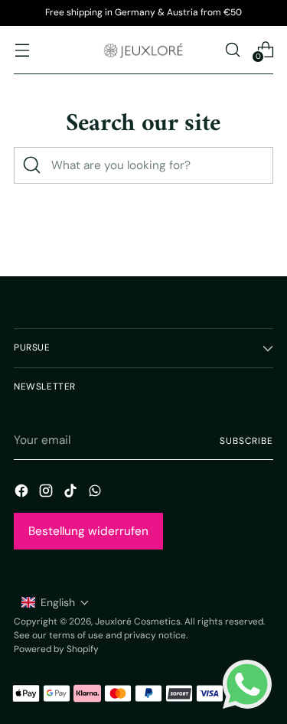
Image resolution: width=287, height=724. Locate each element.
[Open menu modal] (22, 49)
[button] (55, 602)
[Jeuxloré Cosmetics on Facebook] (23, 493)
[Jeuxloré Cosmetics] (144, 49)
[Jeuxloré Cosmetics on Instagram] (47, 493)
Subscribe (246, 441)
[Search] (32, 165)
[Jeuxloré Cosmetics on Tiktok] (72, 493)
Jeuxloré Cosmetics (138, 621)
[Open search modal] (232, 49)
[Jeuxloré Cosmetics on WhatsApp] (96, 493)
